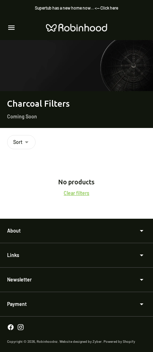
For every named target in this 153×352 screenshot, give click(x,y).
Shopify (129, 341)
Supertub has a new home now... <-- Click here (76, 7)
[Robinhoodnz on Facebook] (10, 327)
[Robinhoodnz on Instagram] (20, 327)
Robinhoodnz (47, 341)
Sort (17, 142)
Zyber (97, 341)
